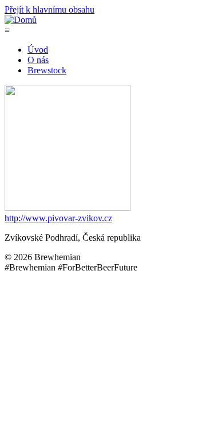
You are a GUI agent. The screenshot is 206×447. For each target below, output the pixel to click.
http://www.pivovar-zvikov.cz (58, 218)
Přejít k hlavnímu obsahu (49, 9)
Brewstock (46, 70)
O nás (38, 60)
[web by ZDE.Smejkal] (198, 432)
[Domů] (21, 20)
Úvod (37, 49)
